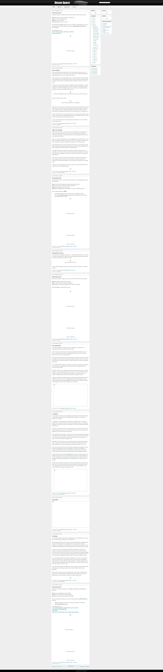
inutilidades (59, 124)
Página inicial (70, 666)
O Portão (54, 536)
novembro (95, 28)
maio (94, 54)
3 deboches (73, 270)
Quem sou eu (67, 6)
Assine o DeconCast (70, 244)
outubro (94, 47)
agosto (94, 50)
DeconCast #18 (94, 68)
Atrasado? (55, 499)
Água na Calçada (57, 130)
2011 (93, 22)
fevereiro (95, 59)
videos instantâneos (106, 27)
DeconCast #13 (56, 587)
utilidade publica (106, 30)
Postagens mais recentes (57, 666)
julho (94, 51)
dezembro (95, 27)
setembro (95, 48)
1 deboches (75, 63)
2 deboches (75, 246)
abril (94, 56)
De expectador (56, 345)
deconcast (58, 64)
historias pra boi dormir (61, 172)
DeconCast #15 (56, 178)
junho (94, 53)
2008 (93, 62)
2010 (93, 24)
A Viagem (55, 414)
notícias (104, 31)
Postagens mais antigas (84, 666)
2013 (93, 19)
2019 (93, 18)
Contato (74, 6)
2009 (93, 25)
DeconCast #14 (56, 277)
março (94, 57)
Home (54, 6)
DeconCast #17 (94, 69)
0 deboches (74, 408)
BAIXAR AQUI (82, 598)
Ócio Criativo (56, 70)
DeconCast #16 (56, 13)
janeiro (94, 60)
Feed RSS (59, 6)
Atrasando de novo (57, 253)
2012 (93, 21)
